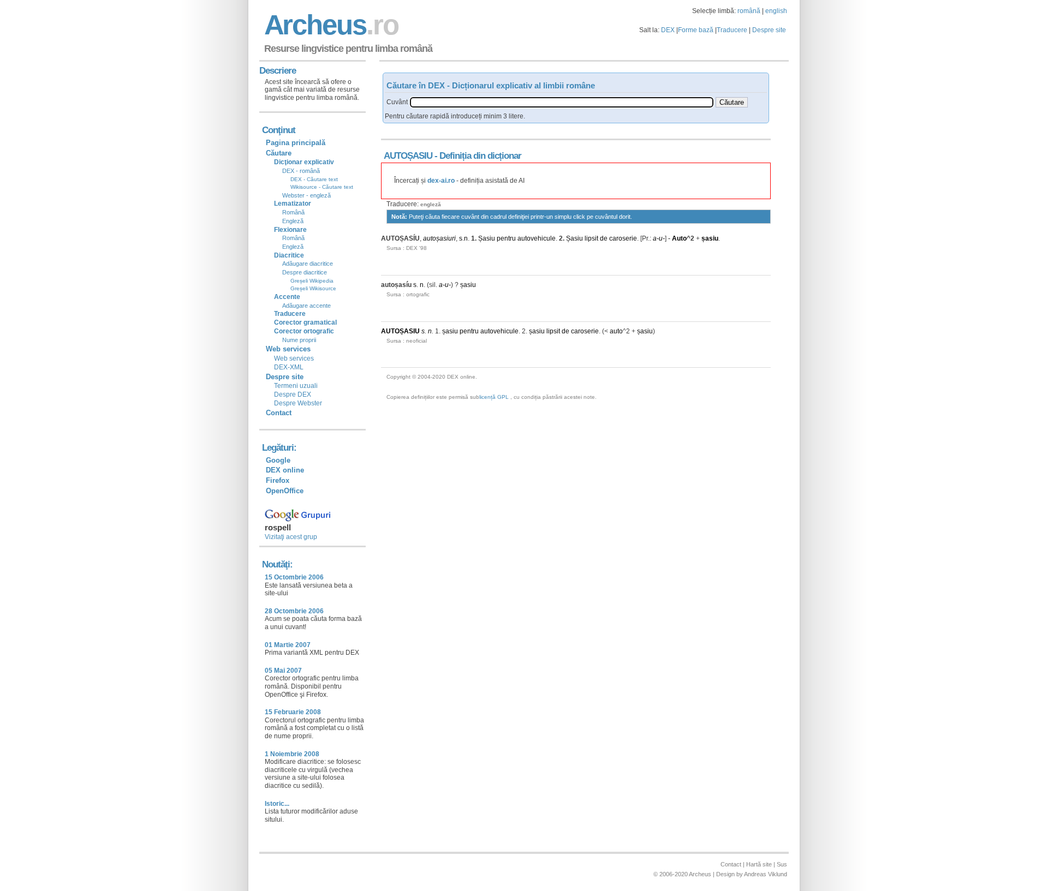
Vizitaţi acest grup (291, 537)
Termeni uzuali (296, 386)
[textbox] (561, 102)
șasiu (709, 238)
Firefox (277, 480)
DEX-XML (288, 367)
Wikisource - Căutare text (321, 187)
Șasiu (486, 238)
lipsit (591, 238)
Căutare (278, 153)
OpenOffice (284, 491)
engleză (430, 204)
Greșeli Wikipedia (312, 281)
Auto (679, 238)
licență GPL (494, 397)
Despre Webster (298, 403)
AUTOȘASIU (400, 331)
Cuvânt (397, 102)
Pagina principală (295, 143)
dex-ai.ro (441, 180)
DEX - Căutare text (314, 179)
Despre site (769, 30)
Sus (782, 864)
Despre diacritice (304, 272)
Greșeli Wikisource (313, 288)
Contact (278, 413)
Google (278, 460)
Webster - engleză (306, 195)
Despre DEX (292, 394)
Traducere (732, 30)
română (748, 11)
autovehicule (536, 238)
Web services (294, 358)
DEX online (285, 470)
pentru (506, 238)
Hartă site (759, 864)
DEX (668, 30)
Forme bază (695, 30)
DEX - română (301, 171)
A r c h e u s (329, 24)
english (776, 11)
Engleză (292, 221)
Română (293, 212)
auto (616, 331)
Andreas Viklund (765, 874)
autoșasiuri (439, 238)
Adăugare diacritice (307, 263)
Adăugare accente (306, 305)
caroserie (623, 238)
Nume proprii (299, 340)
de (604, 238)
